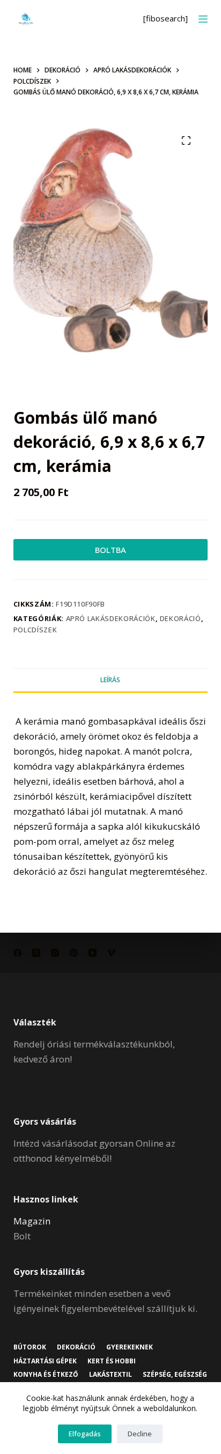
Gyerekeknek (129, 1347)
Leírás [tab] (110, 679)
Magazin (31, 1221)
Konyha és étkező (45, 1374)
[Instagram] (55, 953)
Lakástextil (110, 1374)
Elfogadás (85, 1433)
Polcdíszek (35, 629)
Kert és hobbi (111, 1361)
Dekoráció (180, 618)
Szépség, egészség (175, 1374)
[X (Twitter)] (36, 953)
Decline (140, 1433)
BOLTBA (110, 549)
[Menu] (203, 19)
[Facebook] (17, 953)
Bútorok (29, 1347)
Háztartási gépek (45, 1361)
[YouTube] (93, 953)
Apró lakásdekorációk (111, 618)
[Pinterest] (74, 953)
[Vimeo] (111, 953)
